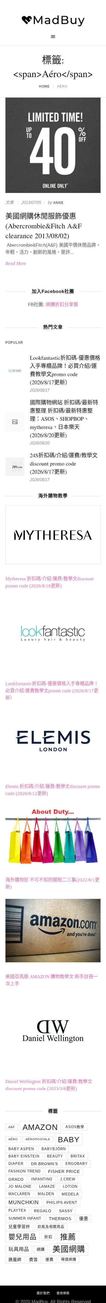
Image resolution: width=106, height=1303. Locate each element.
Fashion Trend (24, 1180)
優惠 (83, 1227)
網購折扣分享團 (62, 313)
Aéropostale (38, 1148)
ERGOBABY (77, 1172)
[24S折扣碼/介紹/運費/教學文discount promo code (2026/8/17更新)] (15, 474)
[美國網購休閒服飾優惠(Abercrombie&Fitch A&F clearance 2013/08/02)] (53, 154)
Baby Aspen (21, 1158)
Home (44, 95)
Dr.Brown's (44, 1172)
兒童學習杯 (19, 1235)
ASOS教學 (75, 1135)
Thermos (60, 1227)
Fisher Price (64, 1180)
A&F (11, 1135)
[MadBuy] (53, 21)
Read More (15, 272)
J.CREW (67, 1188)
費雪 (33, 1268)
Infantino (41, 1188)
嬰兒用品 (22, 1245)
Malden (46, 1203)
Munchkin (23, 1211)
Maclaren (19, 1203)
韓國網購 (68, 1268)
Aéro (13, 1148)
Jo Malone (20, 1195)
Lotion (70, 1195)
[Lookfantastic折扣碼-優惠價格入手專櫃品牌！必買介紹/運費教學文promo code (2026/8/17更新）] (15, 378)
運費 (49, 1268)
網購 (41, 1258)
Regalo (42, 1219)
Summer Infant (24, 1227)
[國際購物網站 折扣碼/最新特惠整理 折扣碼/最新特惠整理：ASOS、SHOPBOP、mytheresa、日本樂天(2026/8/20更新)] (14, 430)
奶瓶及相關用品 (51, 1235)
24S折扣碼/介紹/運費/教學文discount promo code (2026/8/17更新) (64, 472)
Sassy (66, 1219)
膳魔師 (14, 1268)
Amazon (40, 1135)
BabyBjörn (54, 1158)
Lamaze (47, 1195)
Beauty (55, 1165)
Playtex (17, 1219)
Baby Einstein (23, 1165)
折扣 (48, 1245)
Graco (16, 1188)
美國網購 (68, 1257)
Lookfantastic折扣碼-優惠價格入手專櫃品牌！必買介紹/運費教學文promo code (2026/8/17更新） (51, 699)
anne (58, 211)
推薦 (68, 1245)
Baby (69, 1148)
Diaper (15, 1172)
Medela (70, 1203)
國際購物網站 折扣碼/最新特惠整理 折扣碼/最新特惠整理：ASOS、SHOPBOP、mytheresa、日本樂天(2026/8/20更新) (64, 427)
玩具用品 (18, 1258)
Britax (78, 1165)
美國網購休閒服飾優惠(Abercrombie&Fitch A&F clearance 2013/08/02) (43, 234)
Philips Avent (61, 1211)
